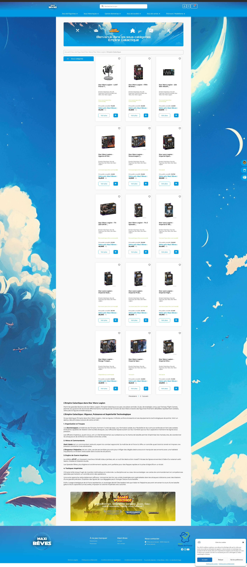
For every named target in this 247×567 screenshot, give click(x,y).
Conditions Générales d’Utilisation (111, 560)
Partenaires (93, 543)
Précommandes (109, 93)
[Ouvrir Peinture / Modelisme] (184, 14)
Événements (93, 541)
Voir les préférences (236, 560)
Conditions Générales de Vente (133, 560)
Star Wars (88, 52)
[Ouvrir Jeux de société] (140, 14)
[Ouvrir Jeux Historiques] (98, 14)
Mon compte (121, 543)
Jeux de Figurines (77, 52)
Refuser (220, 560)
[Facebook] (182, 549)
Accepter (205, 560)
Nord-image (177, 560)
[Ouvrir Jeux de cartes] (159, 14)
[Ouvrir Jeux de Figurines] (77, 14)
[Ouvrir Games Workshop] (120, 14)
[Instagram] (185, 549)
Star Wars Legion (100, 52)
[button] (243, 542)
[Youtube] (188, 549)
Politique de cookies (212, 563)
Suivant (145, 396)
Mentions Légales (73, 560)
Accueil (67, 52)
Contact (119, 541)
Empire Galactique (103, 92)
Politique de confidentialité (226, 563)
